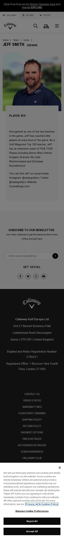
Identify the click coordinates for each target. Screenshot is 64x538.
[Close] (60, 468)
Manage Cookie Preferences (32, 511)
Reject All (31, 521)
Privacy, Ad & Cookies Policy (42, 504)
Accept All (32, 531)
